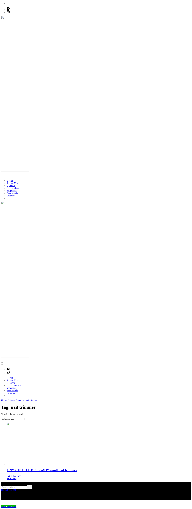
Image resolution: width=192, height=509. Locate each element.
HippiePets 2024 (8, 490)
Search (4, 483)
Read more (11, 478)
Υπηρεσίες (11, 190)
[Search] (29, 487)
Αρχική (10, 180)
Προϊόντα (11, 185)
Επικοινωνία (12, 193)
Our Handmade (14, 188)
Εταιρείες (11, 195)
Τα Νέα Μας (12, 183)
